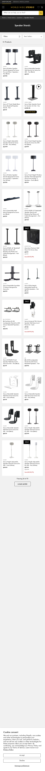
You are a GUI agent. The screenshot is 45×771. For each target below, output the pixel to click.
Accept (22, 755)
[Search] (41, 13)
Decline (22, 761)
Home (4, 17)
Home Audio (11, 17)
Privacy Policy (8, 750)
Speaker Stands (29, 17)
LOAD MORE (22, 484)
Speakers (19, 17)
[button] (3, 7)
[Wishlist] (38, 7)
